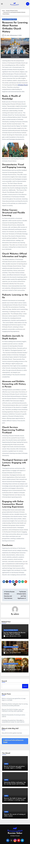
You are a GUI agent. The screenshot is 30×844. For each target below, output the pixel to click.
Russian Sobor (15, 833)
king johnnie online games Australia (12, 733)
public (6, 763)
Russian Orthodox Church (9, 19)
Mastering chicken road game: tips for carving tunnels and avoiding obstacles (15, 784)
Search (4, 681)
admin (8, 35)
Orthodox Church (23, 85)
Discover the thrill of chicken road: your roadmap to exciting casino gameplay (15, 800)
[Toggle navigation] (2, 4)
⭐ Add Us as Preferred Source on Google (13, 741)
